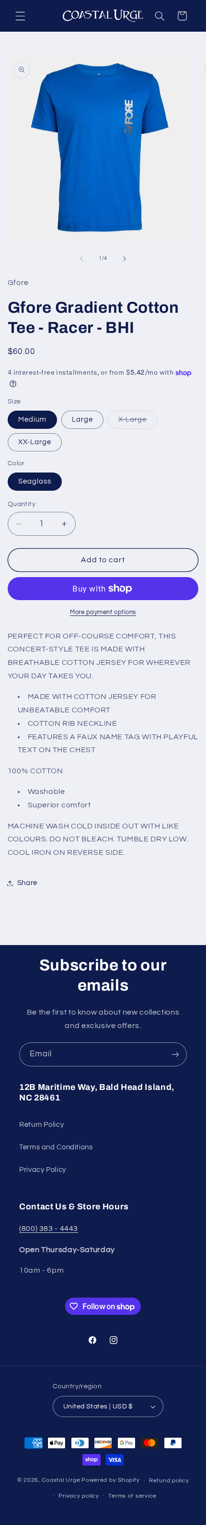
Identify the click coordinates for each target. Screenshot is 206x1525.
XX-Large (34, 442)
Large (82, 419)
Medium (32, 419)
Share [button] (27, 883)
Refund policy (169, 1480)
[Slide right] (124, 258)
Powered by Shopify (110, 1480)
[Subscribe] (175, 1054)
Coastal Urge (61, 1480)
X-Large (137, 422)
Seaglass (34, 481)
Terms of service (132, 1496)
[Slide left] (81, 258)
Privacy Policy (42, 1169)
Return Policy (41, 1124)
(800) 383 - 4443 (48, 1228)
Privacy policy (78, 1496)
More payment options (103, 612)
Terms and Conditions (56, 1147)
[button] (20, 16)
